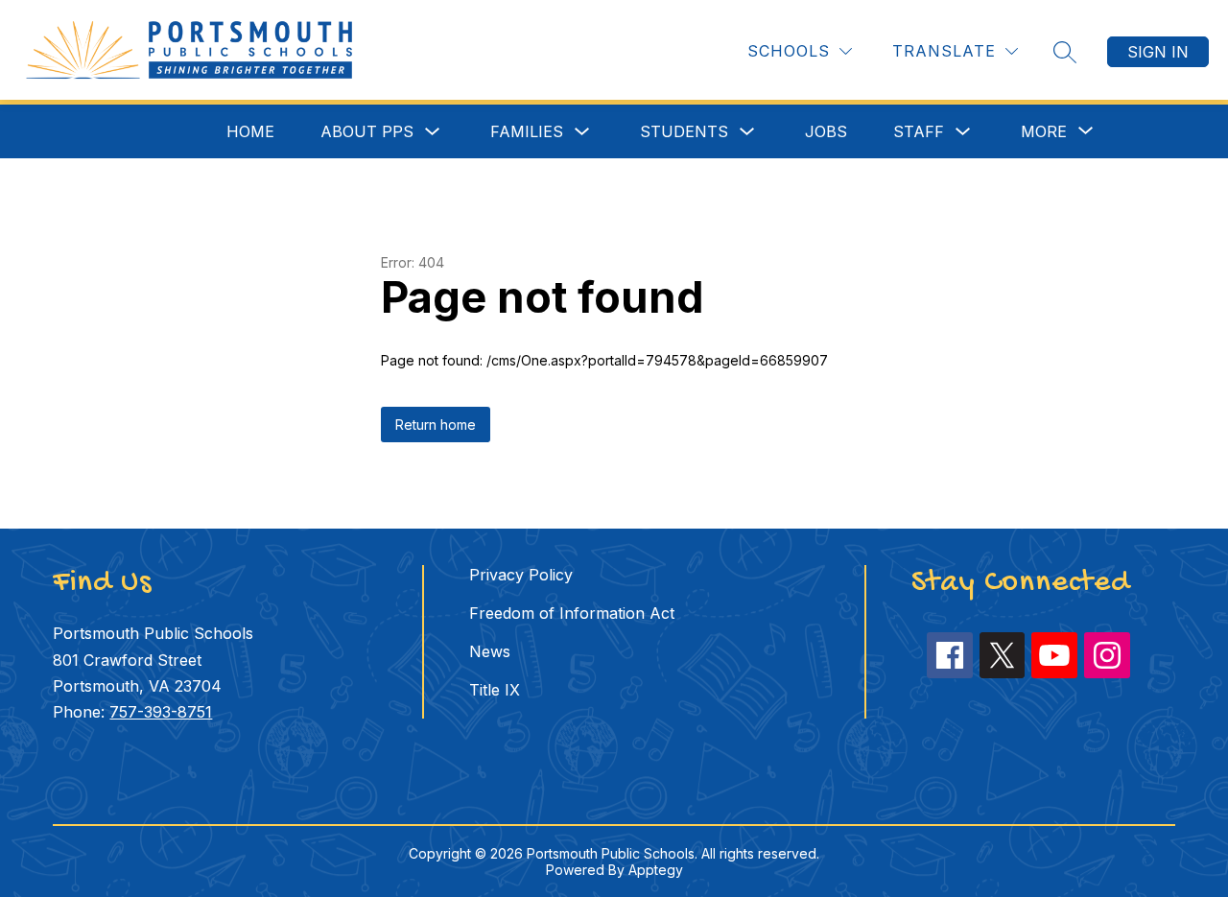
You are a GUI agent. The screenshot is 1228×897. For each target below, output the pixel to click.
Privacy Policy (521, 574)
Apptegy (655, 870)
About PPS (366, 131)
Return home (435, 424)
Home (250, 131)
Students (684, 131)
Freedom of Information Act (571, 613)
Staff (918, 131)
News (489, 651)
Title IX (494, 689)
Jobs (826, 131)
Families (526, 131)
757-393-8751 (160, 711)
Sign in (1158, 51)
